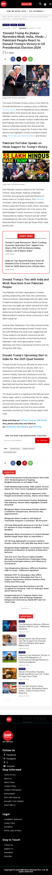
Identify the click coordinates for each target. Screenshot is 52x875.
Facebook (11, 755)
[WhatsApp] (30, 59)
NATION (17, 16)
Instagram (11, 759)
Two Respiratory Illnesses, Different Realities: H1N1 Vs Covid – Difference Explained (26, 569)
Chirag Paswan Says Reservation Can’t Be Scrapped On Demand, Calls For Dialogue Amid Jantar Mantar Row (26, 588)
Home (4, 16)
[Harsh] (5, 53)
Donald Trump (9, 109)
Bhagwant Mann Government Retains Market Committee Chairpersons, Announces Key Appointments (26, 511)
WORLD (21, 25)
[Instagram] (4, 759)
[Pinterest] (24, 59)
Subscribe (43, 440)
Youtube (11, 766)
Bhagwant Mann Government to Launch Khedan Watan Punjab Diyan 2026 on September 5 (27, 535)
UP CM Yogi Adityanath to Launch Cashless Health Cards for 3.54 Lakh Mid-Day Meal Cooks (27, 542)
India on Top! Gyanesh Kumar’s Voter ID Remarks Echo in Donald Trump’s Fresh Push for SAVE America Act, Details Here (25, 263)
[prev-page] (4, 700)
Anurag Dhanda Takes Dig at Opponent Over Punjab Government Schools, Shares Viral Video (27, 494)
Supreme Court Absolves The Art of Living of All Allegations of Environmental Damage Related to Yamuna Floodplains (34, 658)
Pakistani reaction (28, 449)
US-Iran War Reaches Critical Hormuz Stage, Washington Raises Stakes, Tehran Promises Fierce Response (33, 689)
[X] (18, 59)
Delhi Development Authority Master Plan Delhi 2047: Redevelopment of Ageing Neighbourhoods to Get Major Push (27, 479)
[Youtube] (4, 766)
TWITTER (37, 427)
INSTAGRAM (22, 427)
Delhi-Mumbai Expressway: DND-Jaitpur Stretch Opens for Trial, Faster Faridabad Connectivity (27, 487)
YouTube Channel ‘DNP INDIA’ (33, 420)
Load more (25, 608)
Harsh (11, 53)
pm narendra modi (10, 452)
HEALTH (21, 621)
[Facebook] (13, 59)
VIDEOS (10, 16)
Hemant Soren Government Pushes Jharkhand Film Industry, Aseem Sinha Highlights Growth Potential (26, 502)
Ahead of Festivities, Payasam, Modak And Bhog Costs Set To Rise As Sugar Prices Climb (34, 674)
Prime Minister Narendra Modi (21, 136)
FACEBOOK (10, 427)
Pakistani (40, 199)
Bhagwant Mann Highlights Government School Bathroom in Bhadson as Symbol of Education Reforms (27, 550)
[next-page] (8, 700)
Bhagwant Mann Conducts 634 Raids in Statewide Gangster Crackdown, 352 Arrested (26, 519)
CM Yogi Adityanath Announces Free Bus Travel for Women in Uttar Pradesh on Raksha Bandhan (27, 527)
